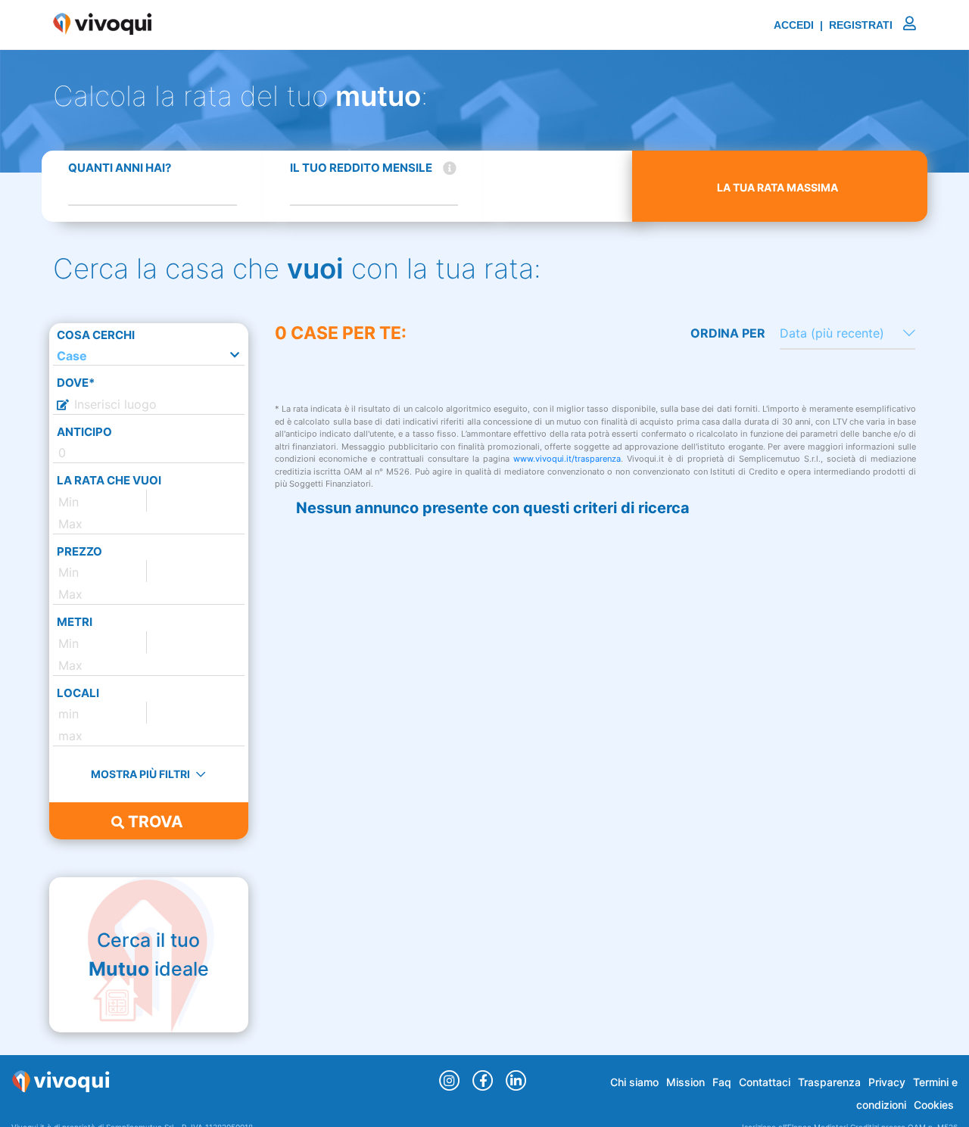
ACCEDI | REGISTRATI (835, 25)
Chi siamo (634, 1082)
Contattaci (764, 1082)
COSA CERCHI (96, 335)
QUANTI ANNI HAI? (119, 167)
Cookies (934, 1104)
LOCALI (78, 693)
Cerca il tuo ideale (149, 954)
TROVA (153, 821)
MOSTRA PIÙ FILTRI (141, 773)
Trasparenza (829, 1082)
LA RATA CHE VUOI (109, 480)
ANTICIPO (84, 432)
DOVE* (76, 382)
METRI (74, 622)
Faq (721, 1082)
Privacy (886, 1082)
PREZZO (79, 551)
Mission (685, 1082)
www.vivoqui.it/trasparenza (567, 458)
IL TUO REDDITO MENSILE (361, 167)
